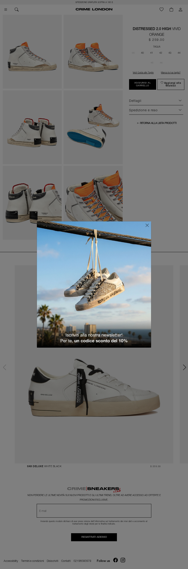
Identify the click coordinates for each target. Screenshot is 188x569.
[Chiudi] (147, 225)
